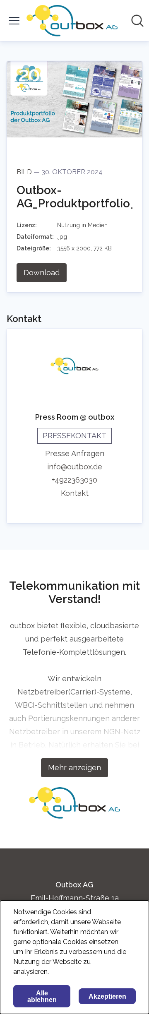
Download (42, 272)
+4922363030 (74, 480)
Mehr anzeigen (74, 767)
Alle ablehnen (42, 996)
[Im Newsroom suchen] (137, 20)
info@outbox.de (74, 466)
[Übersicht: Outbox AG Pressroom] (72, 20)
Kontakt (75, 493)
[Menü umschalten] (14, 21)
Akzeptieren (107, 996)
